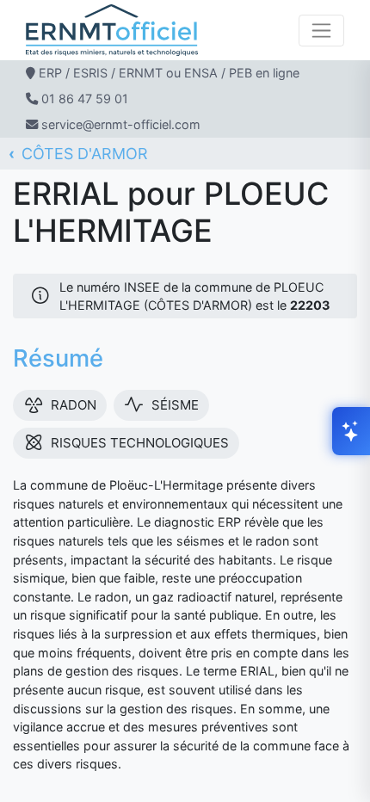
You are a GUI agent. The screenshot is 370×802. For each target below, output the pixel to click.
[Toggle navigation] (321, 30)
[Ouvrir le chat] (351, 431)
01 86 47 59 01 (84, 98)
